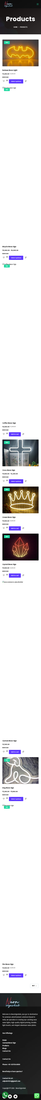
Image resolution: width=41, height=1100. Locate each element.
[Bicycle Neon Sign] (20, 165)
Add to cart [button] (15, 434)
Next (33, 985)
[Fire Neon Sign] (20, 882)
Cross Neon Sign (8, 470)
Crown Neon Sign (9, 517)
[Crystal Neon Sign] (20, 547)
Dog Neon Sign (8, 788)
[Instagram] (15, 1097)
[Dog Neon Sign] (20, 770)
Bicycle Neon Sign (9, 247)
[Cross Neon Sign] (20, 453)
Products (5, 1046)
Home (4, 1040)
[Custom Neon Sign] (20, 659)
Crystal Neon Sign (9, 564)
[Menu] (38, 4)
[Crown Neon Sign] (20, 500)
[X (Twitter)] (10, 1097)
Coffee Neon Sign (9, 423)
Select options (16, 81)
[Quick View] (7, 81)
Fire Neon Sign (7, 964)
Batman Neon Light (9, 70)
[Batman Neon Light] (20, 53)
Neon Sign (5, 77)
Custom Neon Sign (9, 741)
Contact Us (6, 1051)
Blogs (4, 1048)
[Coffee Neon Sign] (20, 341)
